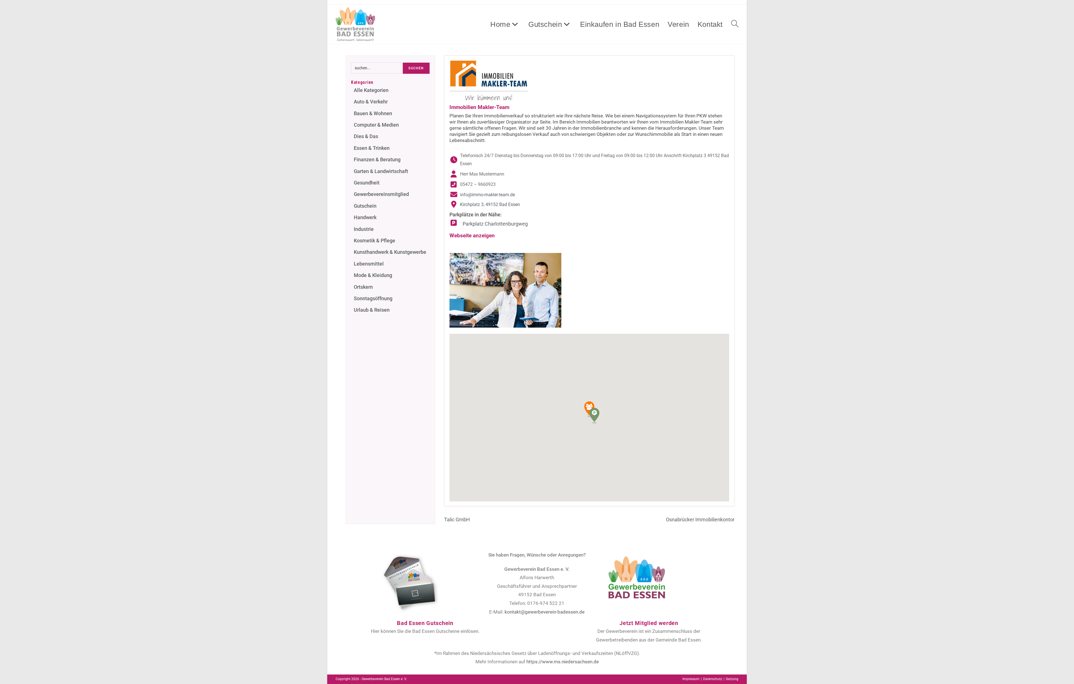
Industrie (364, 229)
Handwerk (365, 217)
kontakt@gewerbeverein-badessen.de (545, 612)
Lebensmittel (369, 264)
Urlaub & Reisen (372, 310)
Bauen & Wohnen (373, 113)
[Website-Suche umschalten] (735, 24)
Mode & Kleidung (373, 275)
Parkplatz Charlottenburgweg (494, 224)
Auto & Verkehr (371, 102)
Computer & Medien (376, 125)
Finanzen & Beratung (377, 159)
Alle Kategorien (371, 90)
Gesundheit (367, 183)
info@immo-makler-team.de (487, 194)
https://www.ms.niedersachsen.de (562, 661)
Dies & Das (366, 136)
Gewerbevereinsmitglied (381, 194)
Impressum (690, 679)
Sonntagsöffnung (373, 298)
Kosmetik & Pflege (374, 240)
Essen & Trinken (372, 148)
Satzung (732, 679)
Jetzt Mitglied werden (649, 623)
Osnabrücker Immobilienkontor (700, 519)
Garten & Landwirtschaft (381, 171)
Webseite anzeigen (472, 235)
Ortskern (363, 287)
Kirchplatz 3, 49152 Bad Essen (490, 204)
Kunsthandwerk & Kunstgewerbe (390, 252)
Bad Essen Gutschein (425, 623)
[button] (594, 416)
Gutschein (365, 206)
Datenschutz (712, 679)
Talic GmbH (457, 519)
